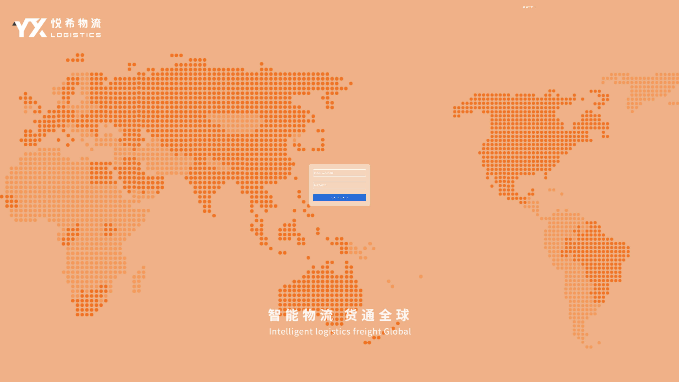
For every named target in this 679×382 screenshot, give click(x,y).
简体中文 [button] (528, 7)
